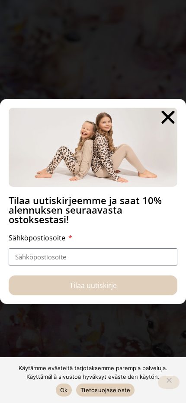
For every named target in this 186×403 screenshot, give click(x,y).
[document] (93, 201)
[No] (169, 382)
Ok (64, 390)
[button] (168, 117)
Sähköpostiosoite (38, 238)
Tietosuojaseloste (105, 390)
